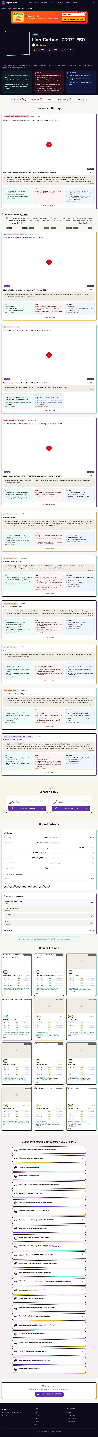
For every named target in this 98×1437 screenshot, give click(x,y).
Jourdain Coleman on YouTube (14, 420)
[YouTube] (2, 1416)
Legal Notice (71, 1421)
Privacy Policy (71, 1418)
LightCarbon (41, 45)
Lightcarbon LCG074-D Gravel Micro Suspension (45, 975)
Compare (27, 978)
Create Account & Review (50, 1394)
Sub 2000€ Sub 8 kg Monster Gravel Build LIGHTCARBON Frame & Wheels (29, 173)
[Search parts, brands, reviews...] (89, 2)
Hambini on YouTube (11, 327)
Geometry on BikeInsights (14, 875)
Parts (45, 2)
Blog (35, 1424)
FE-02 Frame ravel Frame (11, 1020)
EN (93, 2)
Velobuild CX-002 (41, 1064)
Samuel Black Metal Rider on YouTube (16, 116)
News (75, 2)
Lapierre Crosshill (9, 1064)
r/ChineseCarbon (11, 514)
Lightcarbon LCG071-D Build (12, 739)
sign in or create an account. (60, 939)
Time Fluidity (72, 1064)
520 (18, 886)
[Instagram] (6, 1416)
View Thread (50, 772)
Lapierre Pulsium (73, 975)
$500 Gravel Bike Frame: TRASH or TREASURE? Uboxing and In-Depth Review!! (31, 476)
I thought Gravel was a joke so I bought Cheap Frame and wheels (26, 383)
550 (29, 886)
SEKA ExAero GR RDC (42, 1109)
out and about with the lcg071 (13, 606)
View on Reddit (50, 548)
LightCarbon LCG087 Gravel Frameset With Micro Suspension (14, 975)
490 (6, 886)
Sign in (69, 1412)
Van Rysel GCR (72, 1020)
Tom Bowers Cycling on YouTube (15, 234)
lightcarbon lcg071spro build (12, 561)
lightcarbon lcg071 (9, 517)
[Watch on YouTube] (91, 172)
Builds (53, 2)
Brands (68, 2)
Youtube (60, 2)
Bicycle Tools (71, 1415)
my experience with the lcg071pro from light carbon (20, 694)
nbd (4, 650)
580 (41, 886)
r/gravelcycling (10, 647)
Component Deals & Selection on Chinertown (18, 736)
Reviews (36, 1415)
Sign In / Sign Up (33, 2)
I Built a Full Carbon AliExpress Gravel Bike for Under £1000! (24, 290)
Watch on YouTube (50, 206)
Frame (35, 34)
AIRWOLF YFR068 (73, 1109)
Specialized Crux (8, 1109)
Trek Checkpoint (41, 1020)
